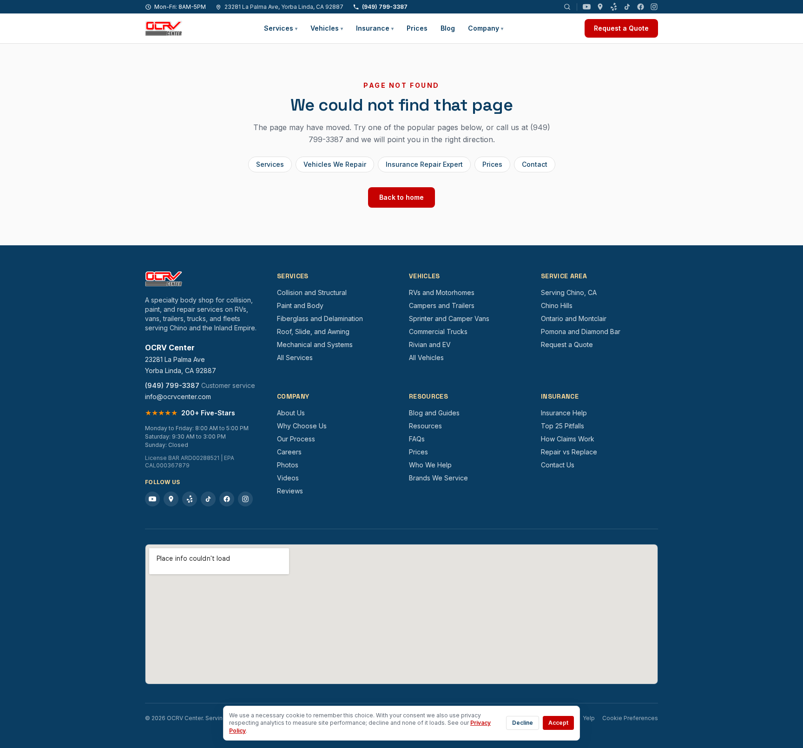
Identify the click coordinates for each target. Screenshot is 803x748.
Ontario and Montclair (573, 318)
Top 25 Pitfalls (562, 426)
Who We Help (430, 465)
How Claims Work (567, 439)
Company (485, 28)
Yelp (589, 718)
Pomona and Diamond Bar (580, 331)
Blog (448, 28)
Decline (522, 722)
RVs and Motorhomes (441, 292)
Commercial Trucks (438, 331)
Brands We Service (438, 478)
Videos (288, 478)
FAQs (417, 439)
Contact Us (557, 465)
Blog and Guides (434, 413)
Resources (425, 426)
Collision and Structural (312, 292)
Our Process (296, 439)
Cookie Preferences (630, 718)
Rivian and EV (430, 344)
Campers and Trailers (441, 305)
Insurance (375, 28)
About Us (291, 413)
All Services (295, 357)
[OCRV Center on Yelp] (614, 7)
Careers (289, 452)
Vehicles (326, 28)
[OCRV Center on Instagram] (654, 7)
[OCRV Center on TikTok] (627, 7)
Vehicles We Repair (334, 164)
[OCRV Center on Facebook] (641, 7)
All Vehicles (426, 357)
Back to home (401, 197)
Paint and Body (300, 305)
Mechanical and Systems (315, 344)
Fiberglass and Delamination (320, 318)
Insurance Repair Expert (424, 164)
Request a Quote (621, 28)
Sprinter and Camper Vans (449, 318)
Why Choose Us (302, 426)
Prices (417, 28)
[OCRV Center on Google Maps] (600, 7)
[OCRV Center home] (163, 28)
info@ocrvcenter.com (178, 396)
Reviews (290, 491)
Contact (534, 164)
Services (280, 28)
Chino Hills (557, 305)
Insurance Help (564, 413)
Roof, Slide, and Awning (313, 331)
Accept (558, 722)
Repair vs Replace (569, 452)
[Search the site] (567, 7)
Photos (287, 465)
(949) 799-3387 (385, 6)
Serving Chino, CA (569, 292)
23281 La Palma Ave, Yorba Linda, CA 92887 (283, 6)
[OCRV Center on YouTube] (587, 7)
